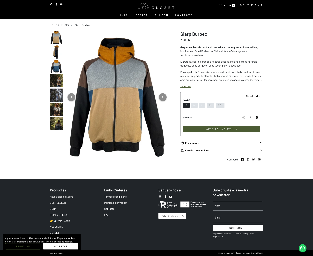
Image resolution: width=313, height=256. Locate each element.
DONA (53, 208)
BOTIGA (142, 15)
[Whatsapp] (248, 159)
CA (222, 5)
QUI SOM (162, 15)
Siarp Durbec (83, 25)
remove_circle (243, 118)
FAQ (106, 214)
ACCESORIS (56, 226)
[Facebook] (61, 4)
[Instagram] (51, 4)
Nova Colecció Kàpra (61, 196)
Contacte (109, 208)
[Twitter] (56, 4)
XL (210, 105)
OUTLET (54, 232)
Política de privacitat (115, 202)
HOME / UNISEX (60, 25)
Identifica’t (250, 5)
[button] (71, 97)
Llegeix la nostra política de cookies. (55, 241)
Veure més (185, 86)
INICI (124, 15)
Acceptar (60, 246)
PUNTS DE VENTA (172, 215)
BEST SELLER (58, 202)
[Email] (259, 159)
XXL (220, 105)
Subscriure (237, 227)
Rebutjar (22, 246)
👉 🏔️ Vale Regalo (60, 220)
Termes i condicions (115, 196)
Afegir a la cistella (221, 129)
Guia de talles (253, 96)
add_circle (257, 118)
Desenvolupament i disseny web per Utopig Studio (240, 253)
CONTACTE (184, 15)
